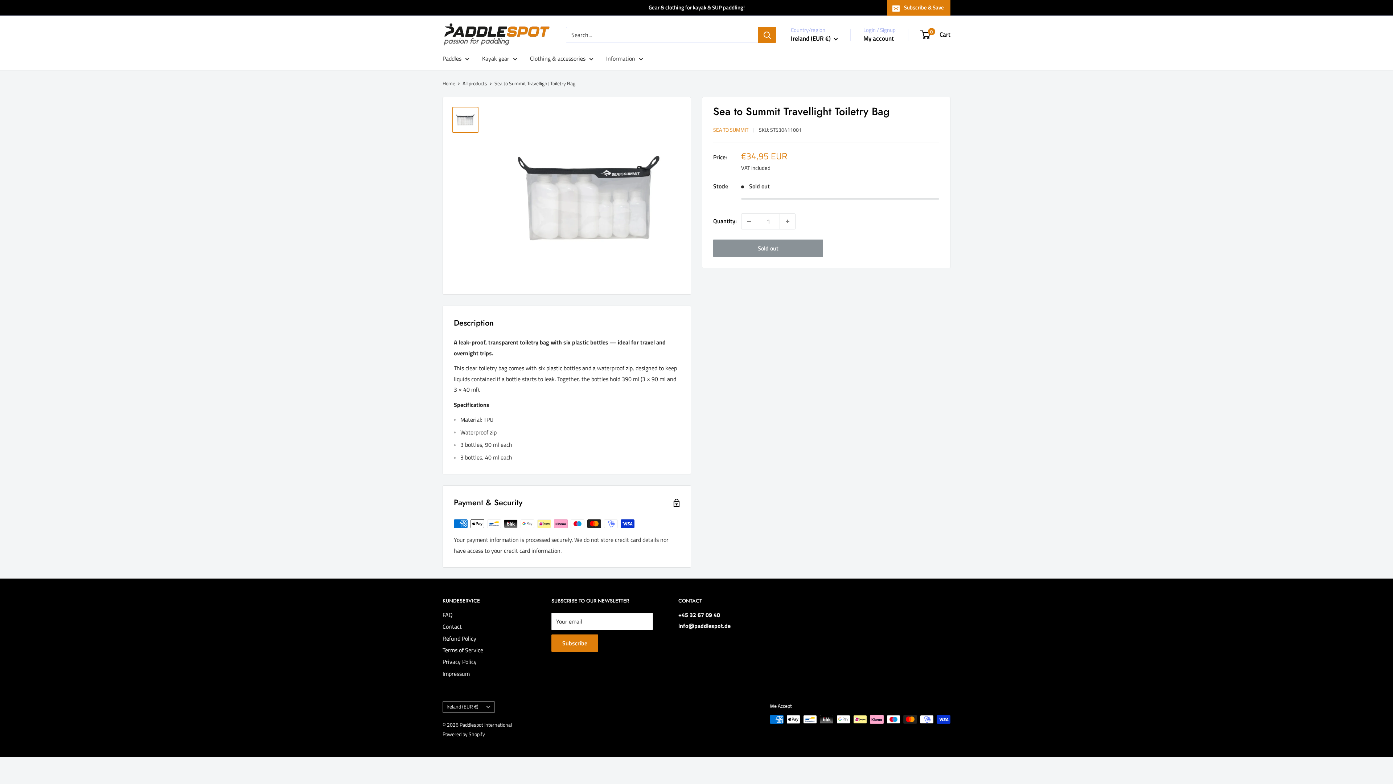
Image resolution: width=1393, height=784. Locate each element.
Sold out (768, 248)
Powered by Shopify (464, 734)
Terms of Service (463, 650)
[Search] (767, 35)
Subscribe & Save (924, 7)
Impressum (456, 673)
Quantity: (725, 221)
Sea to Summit (730, 130)
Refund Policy (459, 638)
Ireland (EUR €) (462, 706)
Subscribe (574, 643)
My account (878, 38)
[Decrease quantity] (749, 221)
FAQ (448, 615)
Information (620, 58)
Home (449, 83)
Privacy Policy (460, 661)
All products (475, 83)
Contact (452, 626)
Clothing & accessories (557, 58)
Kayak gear (495, 58)
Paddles (452, 58)
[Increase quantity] (787, 221)
